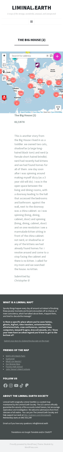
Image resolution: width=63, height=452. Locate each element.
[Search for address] (4, 78)
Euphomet (10, 358)
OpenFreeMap (26, 112)
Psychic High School (14, 366)
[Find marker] (4, 71)
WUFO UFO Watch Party (15, 356)
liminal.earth (31, 8)
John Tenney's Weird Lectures (18, 369)
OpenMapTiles (38, 112)
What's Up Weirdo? (13, 361)
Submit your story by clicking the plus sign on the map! (26, 341)
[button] (4, 98)
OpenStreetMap (56, 112)
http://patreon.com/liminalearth (37, 415)
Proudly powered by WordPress (23, 444)
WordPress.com (31, 447)
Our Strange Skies (13, 364)
